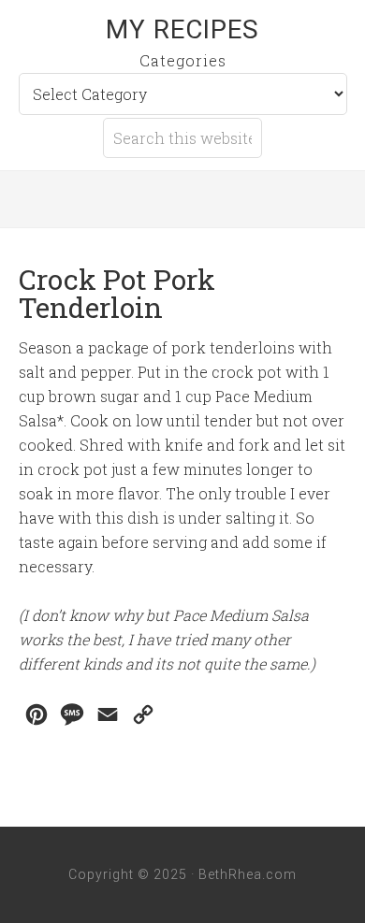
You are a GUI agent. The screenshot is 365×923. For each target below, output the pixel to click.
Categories (182, 60)
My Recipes (182, 29)
